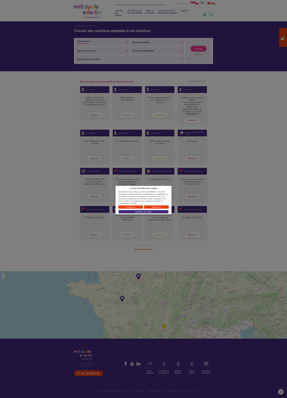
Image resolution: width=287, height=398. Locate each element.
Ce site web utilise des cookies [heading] (143, 188)
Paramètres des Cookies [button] (143, 212)
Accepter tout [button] (130, 207)
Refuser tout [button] (156, 207)
